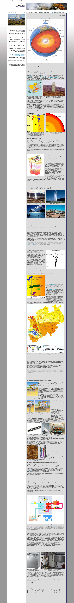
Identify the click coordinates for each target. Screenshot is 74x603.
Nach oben (29, 598)
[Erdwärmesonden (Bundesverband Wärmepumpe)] (30, 411)
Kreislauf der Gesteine (44, 76)
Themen (51, 12)
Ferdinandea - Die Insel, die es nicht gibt (17, 37)
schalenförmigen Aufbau (41, 69)
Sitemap (22, 0)
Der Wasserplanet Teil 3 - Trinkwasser (17, 41)
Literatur (56, 12)
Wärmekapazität (52, 284)
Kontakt (19, 0)
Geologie (31, 12)
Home (27, 12)
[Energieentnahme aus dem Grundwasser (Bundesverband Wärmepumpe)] (42, 411)
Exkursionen (46, 12)
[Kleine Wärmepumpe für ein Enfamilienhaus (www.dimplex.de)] (33, 568)
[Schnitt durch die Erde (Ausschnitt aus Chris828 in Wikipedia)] (55, 131)
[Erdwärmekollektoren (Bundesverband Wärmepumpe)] (32, 395)
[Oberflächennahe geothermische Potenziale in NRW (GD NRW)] (45, 352)
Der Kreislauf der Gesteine (19, 52)
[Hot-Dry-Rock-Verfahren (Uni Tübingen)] (35, 175)
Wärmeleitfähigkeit (52, 289)
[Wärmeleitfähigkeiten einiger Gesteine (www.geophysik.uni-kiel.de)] (36, 297)
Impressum (15, 0)
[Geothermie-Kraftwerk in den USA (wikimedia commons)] (55, 217)
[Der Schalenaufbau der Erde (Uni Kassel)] (45, 62)
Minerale (35, 12)
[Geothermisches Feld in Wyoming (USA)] (55, 202)
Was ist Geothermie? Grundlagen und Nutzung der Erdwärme (17, 55)
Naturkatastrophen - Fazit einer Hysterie (16, 60)
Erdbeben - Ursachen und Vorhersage (17, 48)
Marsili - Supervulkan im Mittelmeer (17, 39)
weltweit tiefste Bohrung (55, 77)
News (59, 12)
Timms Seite (40, 12)
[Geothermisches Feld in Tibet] (36, 202)
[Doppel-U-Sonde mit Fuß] (46, 433)
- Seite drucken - (62, 15)
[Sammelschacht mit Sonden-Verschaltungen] (57, 433)
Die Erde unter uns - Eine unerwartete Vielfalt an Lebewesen (17, 31)
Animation (30, 271)
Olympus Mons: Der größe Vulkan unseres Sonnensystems (18, 51)
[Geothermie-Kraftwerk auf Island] (36, 217)
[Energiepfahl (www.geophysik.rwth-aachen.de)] (36, 458)
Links (63, 12)
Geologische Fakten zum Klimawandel (17, 33)
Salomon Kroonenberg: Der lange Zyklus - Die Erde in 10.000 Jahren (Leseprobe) (16, 65)
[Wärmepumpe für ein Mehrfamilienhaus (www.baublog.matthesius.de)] (53, 568)
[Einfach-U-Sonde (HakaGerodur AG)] (34, 433)
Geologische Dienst (44, 356)
